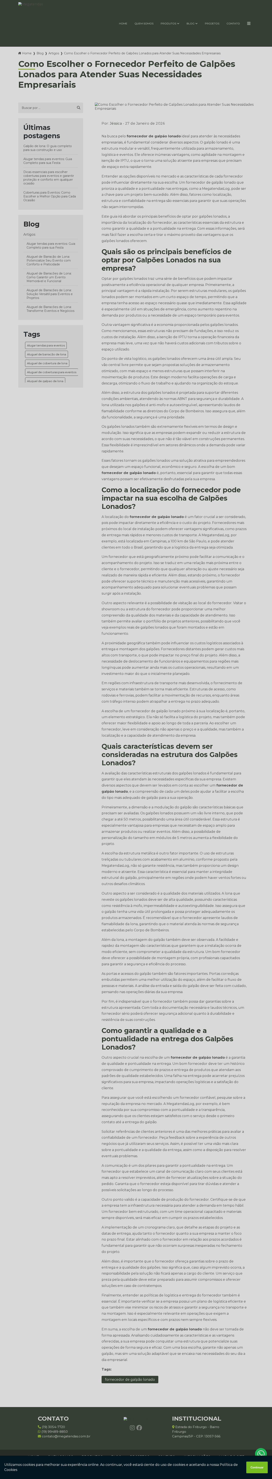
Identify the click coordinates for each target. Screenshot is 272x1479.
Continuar (257, 1467)
